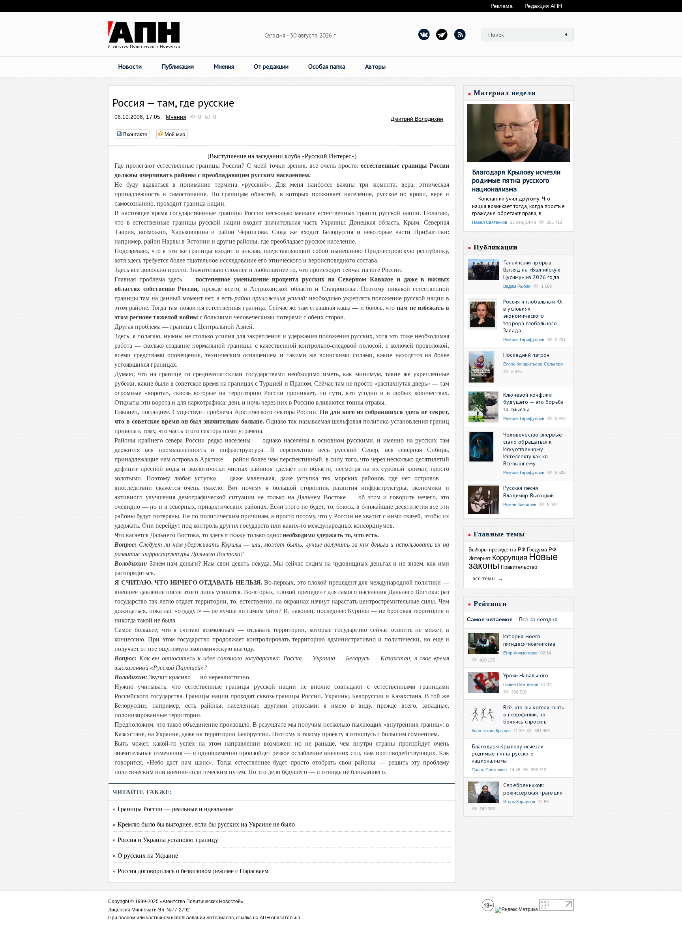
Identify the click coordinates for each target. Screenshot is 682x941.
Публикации (177, 66)
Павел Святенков (489, 222)
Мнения (224, 66)
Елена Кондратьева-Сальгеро (533, 364)
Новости (130, 66)
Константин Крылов (491, 730)
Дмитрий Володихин (417, 119)
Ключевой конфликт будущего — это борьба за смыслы (533, 401)
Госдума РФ (541, 550)
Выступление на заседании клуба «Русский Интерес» (282, 156)
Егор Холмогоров (520, 652)
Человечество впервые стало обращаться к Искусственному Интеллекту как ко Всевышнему (532, 449)
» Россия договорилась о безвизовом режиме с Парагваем (190, 870)
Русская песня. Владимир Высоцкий (528, 491)
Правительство (519, 567)
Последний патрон (526, 354)
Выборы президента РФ (496, 550)
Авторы (375, 66)
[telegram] (442, 34)
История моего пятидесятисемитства (529, 640)
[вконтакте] (424, 34)
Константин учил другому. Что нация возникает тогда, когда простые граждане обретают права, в (518, 205)
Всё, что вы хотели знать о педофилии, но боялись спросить (533, 714)
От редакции (271, 66)
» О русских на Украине (145, 855)
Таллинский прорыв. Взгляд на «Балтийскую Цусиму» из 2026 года (531, 269)
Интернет (479, 558)
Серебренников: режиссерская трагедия (532, 789)
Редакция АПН (543, 6)
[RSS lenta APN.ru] (460, 34)
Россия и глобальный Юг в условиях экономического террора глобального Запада (533, 316)
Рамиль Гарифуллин (523, 339)
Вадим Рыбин (516, 286)
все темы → (487, 578)
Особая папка (326, 66)
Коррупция (509, 558)
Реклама (502, 6)
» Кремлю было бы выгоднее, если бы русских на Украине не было (203, 824)
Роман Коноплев (519, 504)
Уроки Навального (525, 675)
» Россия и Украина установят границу (165, 839)
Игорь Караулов (519, 801)
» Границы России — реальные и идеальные (172, 808)
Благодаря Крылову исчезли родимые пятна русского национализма (516, 180)
